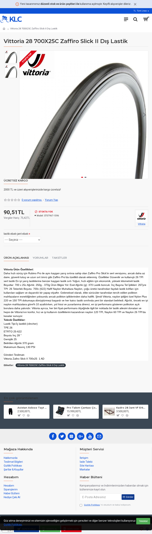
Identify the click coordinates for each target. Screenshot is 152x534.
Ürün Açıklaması (16, 257)
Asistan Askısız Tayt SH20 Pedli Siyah (32, 407)
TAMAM (143, 521)
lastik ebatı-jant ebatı (16, 233)
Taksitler (59, 257)
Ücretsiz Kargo (16, 180)
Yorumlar (40, 257)
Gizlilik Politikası (13, 524)
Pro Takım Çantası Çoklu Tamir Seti (82, 407)
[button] (23, 114)
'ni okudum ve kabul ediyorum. (107, 505)
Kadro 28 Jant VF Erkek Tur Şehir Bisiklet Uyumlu (131, 407)
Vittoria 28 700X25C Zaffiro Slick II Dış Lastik (40, 365)
